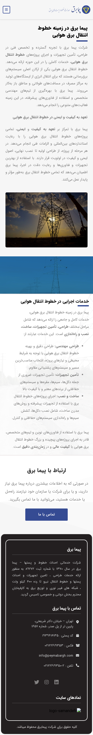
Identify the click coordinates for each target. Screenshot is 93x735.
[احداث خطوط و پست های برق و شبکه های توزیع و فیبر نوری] (67, 9)
